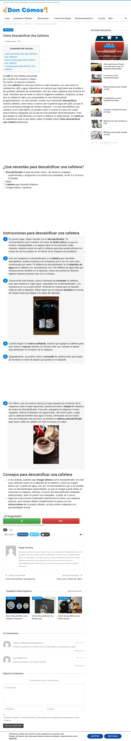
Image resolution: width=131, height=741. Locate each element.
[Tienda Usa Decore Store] (109, 48)
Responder (81, 651)
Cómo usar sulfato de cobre (69, 579)
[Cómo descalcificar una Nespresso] (44, 605)
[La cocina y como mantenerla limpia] (96, 78)
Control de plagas (62, 18)
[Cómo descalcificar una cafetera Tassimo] (18, 605)
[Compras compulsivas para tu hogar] (96, 112)
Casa (7, 18)
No (61, 521)
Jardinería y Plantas (22, 18)
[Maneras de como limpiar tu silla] (96, 124)
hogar (11, 529)
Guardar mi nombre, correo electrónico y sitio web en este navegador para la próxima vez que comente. (41, 718)
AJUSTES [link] (13, 738)
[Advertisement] (63, 64)
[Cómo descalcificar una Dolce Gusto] (70, 605)
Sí (22, 521)
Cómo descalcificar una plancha (20, 579)
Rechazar (113, 736)
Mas (111, 18)
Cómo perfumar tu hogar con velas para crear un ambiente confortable (113, 66)
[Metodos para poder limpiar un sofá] (96, 135)
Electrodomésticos (84, 18)
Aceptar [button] (95, 736)
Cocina (101, 18)
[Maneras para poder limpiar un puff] (96, 90)
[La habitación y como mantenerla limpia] (96, 101)
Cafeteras (8, 30)
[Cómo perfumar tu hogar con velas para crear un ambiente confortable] (96, 67)
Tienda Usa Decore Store (109, 51)
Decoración (42, 18)
